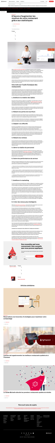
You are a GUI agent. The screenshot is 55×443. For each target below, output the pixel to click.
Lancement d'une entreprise (44, 407)
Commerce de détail (15, 8)
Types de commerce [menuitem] (12, 1)
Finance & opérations (18, 407)
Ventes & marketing (38, 408)
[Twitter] (15, 36)
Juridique (38, 425)
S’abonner (39, 256)
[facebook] (21, 433)
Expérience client (12, 407)
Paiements (19, 408)
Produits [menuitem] (17, 1)
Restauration (14, 14)
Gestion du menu (37, 407)
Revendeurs (32, 418)
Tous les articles (3, 8)
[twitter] (24, 433)
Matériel (4, 420)
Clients (38, 420)
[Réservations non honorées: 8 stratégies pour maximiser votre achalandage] (29, 314)
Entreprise (38, 415)
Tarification (4, 422)
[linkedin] (31, 433)
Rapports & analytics (13, 266)
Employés (7, 407)
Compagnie (28, 8)
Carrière (38, 419)
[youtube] (33, 433)
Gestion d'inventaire (31, 407)
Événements (38, 418)
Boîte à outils (32, 419)
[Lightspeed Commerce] (3, 1)
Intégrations (5, 421)
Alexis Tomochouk (17, 24)
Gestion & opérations (24, 407)
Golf (25, 8)
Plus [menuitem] (46, 1)
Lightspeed (7, 322)
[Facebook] (15, 32)
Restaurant (9, 8)
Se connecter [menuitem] (42, 1)
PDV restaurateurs (13, 415)
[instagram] (26, 433)
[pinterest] (28, 433)
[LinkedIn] (15, 39)
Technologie (33, 408)
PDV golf (19, 415)
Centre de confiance (39, 426)
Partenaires (32, 415)
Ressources (25, 415)
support (29, 408)
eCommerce (21, 8)
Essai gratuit (51, 1)
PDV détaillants (5, 415)
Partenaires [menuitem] (22, 1)
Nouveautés (16, 408)
